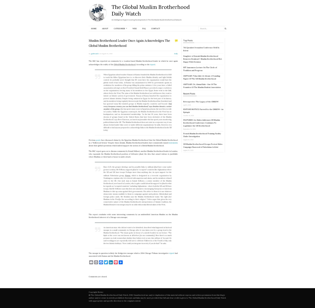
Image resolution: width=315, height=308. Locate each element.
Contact (155, 28)
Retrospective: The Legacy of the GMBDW (201, 102)
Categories (119, 28)
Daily (176, 54)
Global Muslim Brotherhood (124, 65)
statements (173, 143)
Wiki (135, 28)
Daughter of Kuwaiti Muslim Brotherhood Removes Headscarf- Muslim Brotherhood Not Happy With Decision (202, 59)
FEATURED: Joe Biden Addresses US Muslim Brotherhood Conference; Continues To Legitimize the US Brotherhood (201, 123)
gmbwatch (95, 54)
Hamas (127, 176)
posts (98, 140)
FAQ (144, 28)
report (152, 65)
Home (93, 28)
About (105, 28)
